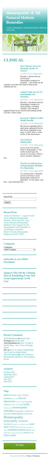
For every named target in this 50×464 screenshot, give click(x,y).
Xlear (6, 435)
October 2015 (9, 372)
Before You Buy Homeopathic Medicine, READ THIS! (16, 233)
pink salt (20, 427)
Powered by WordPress (18, 456)
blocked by (19, 446)
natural (11, 427)
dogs (22, 401)
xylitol (12, 435)
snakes (33, 430)
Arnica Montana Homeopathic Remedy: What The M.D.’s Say (16, 219)
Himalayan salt (8, 408)
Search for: (8, 197)
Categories (8, 247)
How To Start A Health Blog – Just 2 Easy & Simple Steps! (18, 345)
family (13, 404)
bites (13, 398)
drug (26, 402)
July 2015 (8, 379)
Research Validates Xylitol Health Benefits (31, 119)
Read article (38, 74)
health (27, 404)
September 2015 (10, 374)
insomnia (8, 424)
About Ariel (25, 338)
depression (9, 401)
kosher (14, 424)
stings (21, 433)
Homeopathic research (22, 413)
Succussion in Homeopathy (26, 141)
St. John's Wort (14, 433)
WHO (32, 433)
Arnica (19, 395)
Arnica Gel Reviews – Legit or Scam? (19, 216)
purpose (30, 427)
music (27, 424)
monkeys (22, 424)
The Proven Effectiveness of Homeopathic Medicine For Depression (31, 165)
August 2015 (9, 377)
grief (21, 404)
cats (16, 398)
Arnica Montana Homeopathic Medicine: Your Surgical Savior (16, 224)
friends (17, 404)
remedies (12, 429)
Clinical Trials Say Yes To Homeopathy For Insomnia (31, 94)
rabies (5, 430)
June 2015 (8, 381)
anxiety (13, 395)
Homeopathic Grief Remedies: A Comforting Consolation (17, 228)
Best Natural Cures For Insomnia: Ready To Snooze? (30, 68)
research (22, 429)
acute (6, 394)
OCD (16, 427)
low (18, 424)
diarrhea (18, 401)
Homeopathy (13, 417)
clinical (22, 398)
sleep (28, 430)
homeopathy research (16, 420)
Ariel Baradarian (10, 338)
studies (27, 432)
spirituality (7, 433)
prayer (26, 427)
